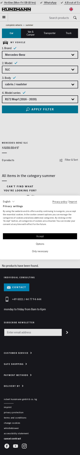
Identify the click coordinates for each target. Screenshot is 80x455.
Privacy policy (59, 201)
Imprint (73, 201)
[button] (9, 201)
